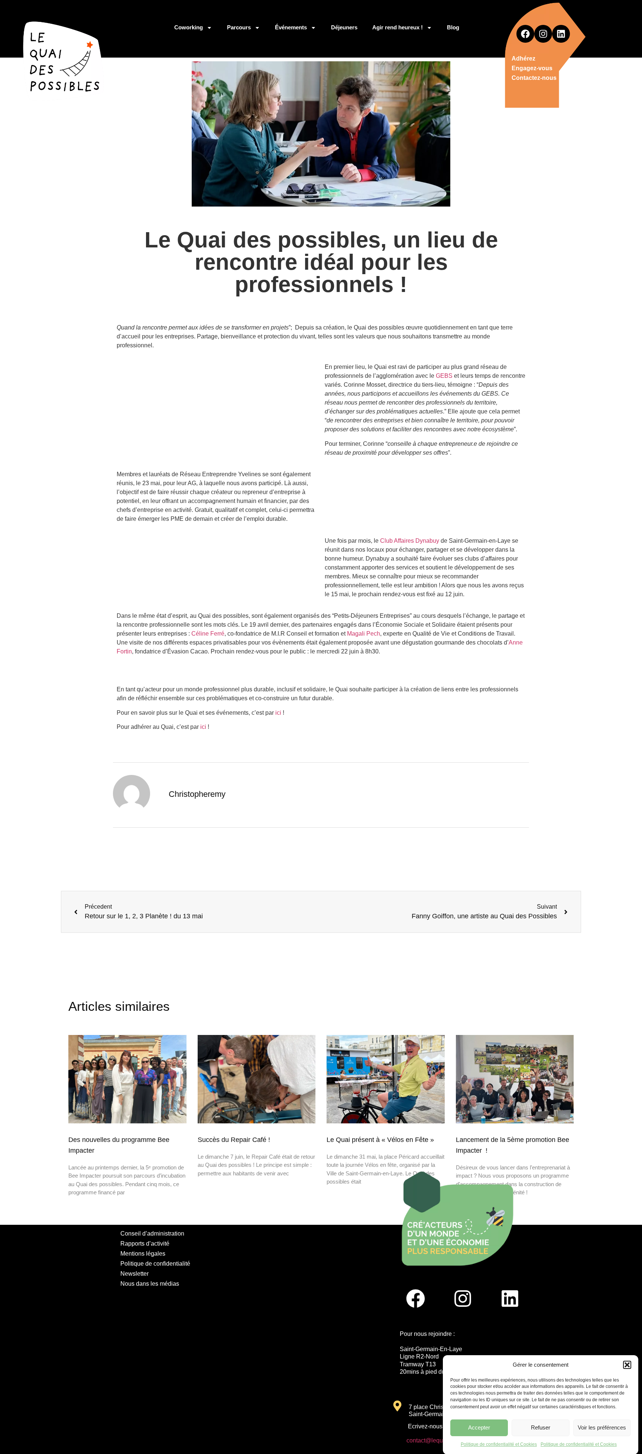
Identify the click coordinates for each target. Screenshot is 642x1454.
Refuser (540, 1427)
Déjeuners (344, 27)
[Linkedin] (561, 34)
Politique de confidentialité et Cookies (499, 1444)
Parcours (239, 27)
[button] (627, 1365)
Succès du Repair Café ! (234, 1139)
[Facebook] (525, 34)
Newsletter (134, 1273)
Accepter (479, 1427)
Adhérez (523, 58)
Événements (291, 27)
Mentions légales (142, 1253)
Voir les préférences (602, 1427)
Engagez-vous (532, 68)
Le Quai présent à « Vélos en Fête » (380, 1139)
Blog (453, 27)
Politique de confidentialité (155, 1263)
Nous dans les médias (149, 1284)
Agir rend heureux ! (397, 27)
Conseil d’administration (152, 1233)
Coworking (188, 27)
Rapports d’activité (144, 1243)
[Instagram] (543, 34)
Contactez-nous (534, 78)
